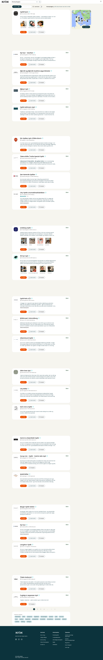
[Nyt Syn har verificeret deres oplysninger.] (26, 525)
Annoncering (43, 639)
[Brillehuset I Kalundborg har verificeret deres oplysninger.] (39, 318)
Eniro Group (42, 635)
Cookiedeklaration (56, 637)
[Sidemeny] (101, 1)
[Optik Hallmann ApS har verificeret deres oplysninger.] (36, 107)
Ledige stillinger (43, 637)
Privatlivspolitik (56, 635)
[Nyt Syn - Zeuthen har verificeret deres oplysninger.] (34, 52)
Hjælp (54, 642)
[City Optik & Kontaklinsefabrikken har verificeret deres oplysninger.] (45, 192)
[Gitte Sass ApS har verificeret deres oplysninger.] (31, 370)
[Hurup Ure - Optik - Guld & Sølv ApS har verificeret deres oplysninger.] (47, 456)
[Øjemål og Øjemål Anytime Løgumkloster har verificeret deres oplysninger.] (51, 71)
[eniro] (5, 2)
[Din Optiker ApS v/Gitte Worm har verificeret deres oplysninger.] (42, 138)
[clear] (37, 2)
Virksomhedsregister (44, 642)
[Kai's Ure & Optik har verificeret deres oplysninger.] (33, 406)
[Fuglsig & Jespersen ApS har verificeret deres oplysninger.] (39, 595)
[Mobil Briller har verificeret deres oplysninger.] (29, 474)
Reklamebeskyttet (24, 203)
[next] (52, 609)
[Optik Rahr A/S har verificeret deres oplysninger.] (32, 298)
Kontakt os (42, 644)
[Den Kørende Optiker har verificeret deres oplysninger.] (36, 174)
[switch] (41, 6)
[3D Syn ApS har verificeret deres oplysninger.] (29, 256)
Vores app (67, 647)
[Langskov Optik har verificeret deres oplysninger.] (32, 544)
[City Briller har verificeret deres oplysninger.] (28, 388)
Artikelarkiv (55, 644)
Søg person (67, 642)
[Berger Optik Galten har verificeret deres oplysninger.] (35, 506)
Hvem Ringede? (68, 645)
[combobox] (24, 2)
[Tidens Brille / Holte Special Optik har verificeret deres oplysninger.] (45, 156)
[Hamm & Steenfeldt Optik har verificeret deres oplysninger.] (40, 438)
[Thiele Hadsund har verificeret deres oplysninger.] (32, 577)
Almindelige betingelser (57, 639)
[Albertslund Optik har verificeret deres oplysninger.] (34, 338)
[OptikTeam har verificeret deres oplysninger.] (29, 12)
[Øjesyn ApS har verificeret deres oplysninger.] (29, 89)
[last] (55, 609)
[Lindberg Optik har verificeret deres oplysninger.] (32, 227)
